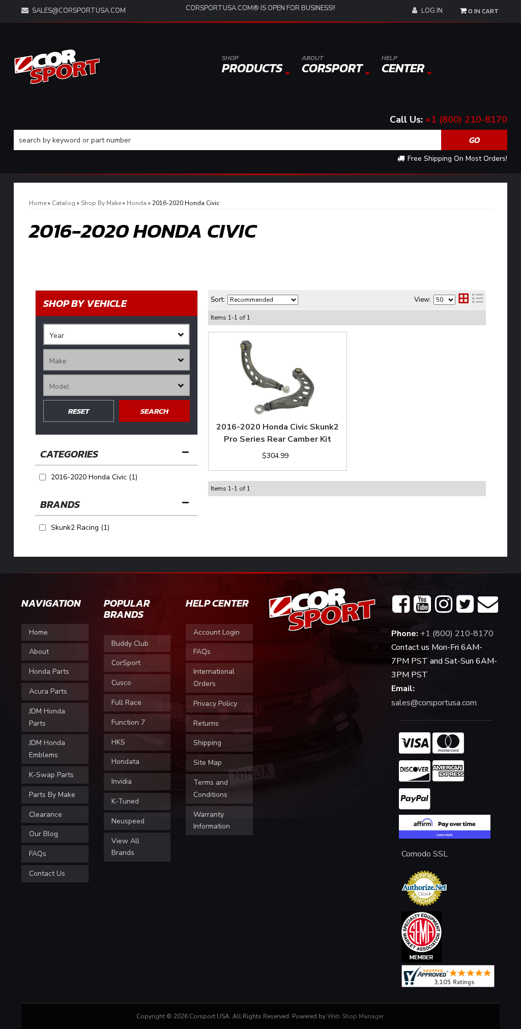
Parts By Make (52, 794)
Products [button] (252, 65)
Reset (78, 411)
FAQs (37, 854)
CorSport (125, 663)
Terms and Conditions (210, 788)
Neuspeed (127, 821)
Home (38, 632)
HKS (118, 742)
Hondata (125, 761)
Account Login (216, 632)
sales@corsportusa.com (79, 10)
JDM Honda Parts (47, 717)
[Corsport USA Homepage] (57, 66)
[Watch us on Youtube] (422, 604)
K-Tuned (125, 801)
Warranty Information (211, 821)
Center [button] (403, 65)
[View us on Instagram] (443, 604)
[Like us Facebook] (401, 604)
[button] (260, 140)
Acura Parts (48, 691)
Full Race (126, 702)
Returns (206, 723)
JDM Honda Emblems (47, 749)
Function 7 (128, 722)
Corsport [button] (332, 65)
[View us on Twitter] (465, 604)
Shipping (207, 743)
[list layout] (477, 300)
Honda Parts (49, 671)
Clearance (45, 814)
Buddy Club (130, 643)
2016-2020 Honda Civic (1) (94, 477)
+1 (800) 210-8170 (466, 119)
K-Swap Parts (51, 775)
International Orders (214, 678)
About (39, 651)
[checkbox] (42, 527)
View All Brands (125, 847)
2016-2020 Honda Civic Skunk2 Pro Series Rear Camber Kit (277, 433)
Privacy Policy (215, 703)
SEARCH (154, 411)
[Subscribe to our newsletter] (488, 604)
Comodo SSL (424, 854)
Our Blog (43, 834)
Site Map (207, 762)
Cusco (121, 683)
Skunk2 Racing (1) (80, 527)
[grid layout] (463, 300)
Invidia (121, 781)
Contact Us (47, 873)
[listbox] (116, 334)
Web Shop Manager (355, 1016)
